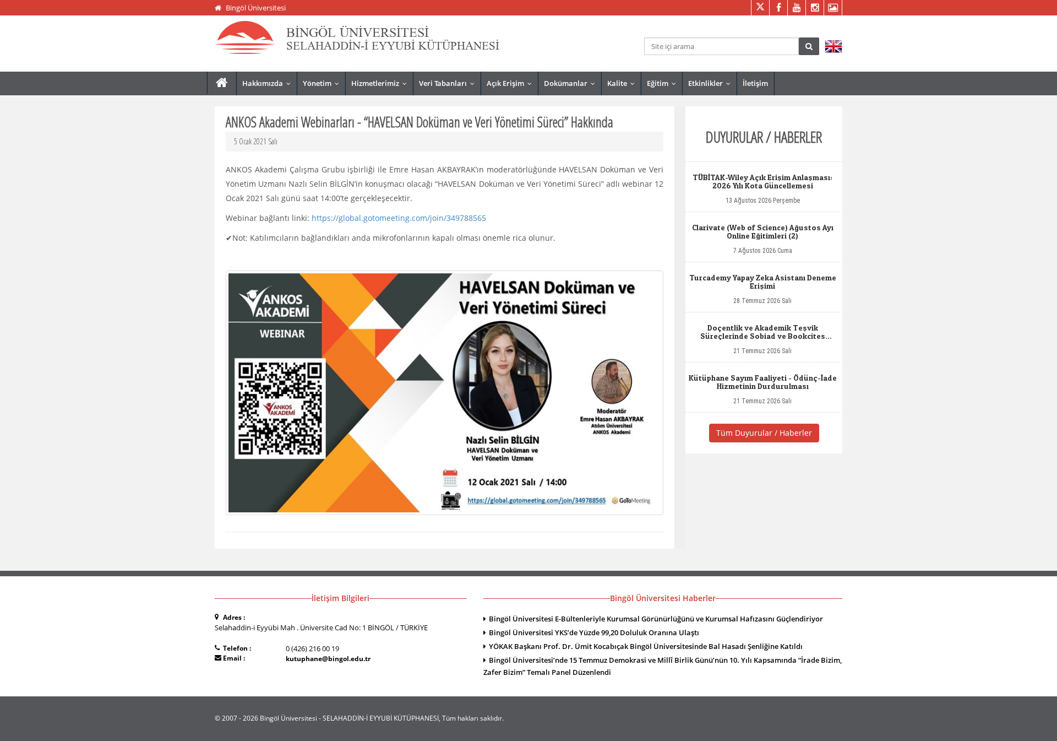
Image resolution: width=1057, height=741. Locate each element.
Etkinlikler (711, 83)
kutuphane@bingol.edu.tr (328, 658)
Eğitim (664, 83)
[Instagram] (814, 7)
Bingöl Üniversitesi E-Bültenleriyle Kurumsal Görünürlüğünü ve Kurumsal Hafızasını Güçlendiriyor (656, 619)
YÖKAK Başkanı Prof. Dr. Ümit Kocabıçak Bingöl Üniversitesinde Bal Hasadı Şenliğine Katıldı (646, 646)
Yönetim (323, 83)
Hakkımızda (269, 83)
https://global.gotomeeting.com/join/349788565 (399, 218)
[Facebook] (778, 7)
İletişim (755, 83)
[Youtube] (796, 7)
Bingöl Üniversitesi (256, 8)
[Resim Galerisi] (833, 7)
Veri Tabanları (449, 83)
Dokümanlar (572, 83)
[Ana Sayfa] (222, 83)
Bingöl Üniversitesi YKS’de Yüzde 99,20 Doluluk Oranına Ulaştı (594, 632)
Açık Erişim (512, 83)
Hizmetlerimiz (381, 83)
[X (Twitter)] (760, 7)
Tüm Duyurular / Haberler (764, 433)
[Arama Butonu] (809, 46)
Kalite (623, 83)
